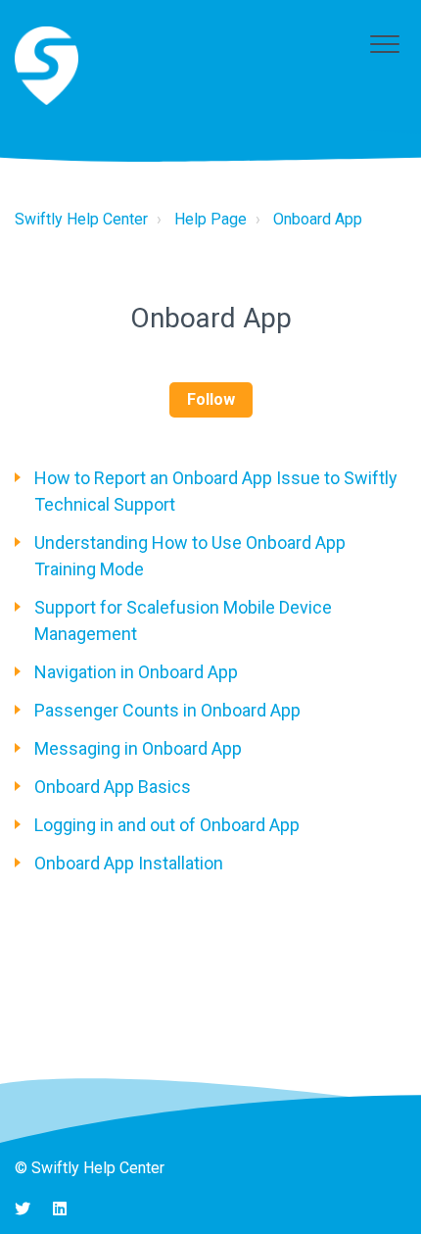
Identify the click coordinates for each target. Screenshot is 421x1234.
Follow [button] (211, 399)
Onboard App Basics (112, 786)
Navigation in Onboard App (136, 672)
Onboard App (317, 219)
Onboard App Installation (128, 863)
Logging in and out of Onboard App (167, 824)
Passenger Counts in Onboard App (167, 710)
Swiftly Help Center (81, 219)
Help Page (210, 219)
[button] (384, 44)
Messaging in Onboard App (138, 748)
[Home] (46, 65)
